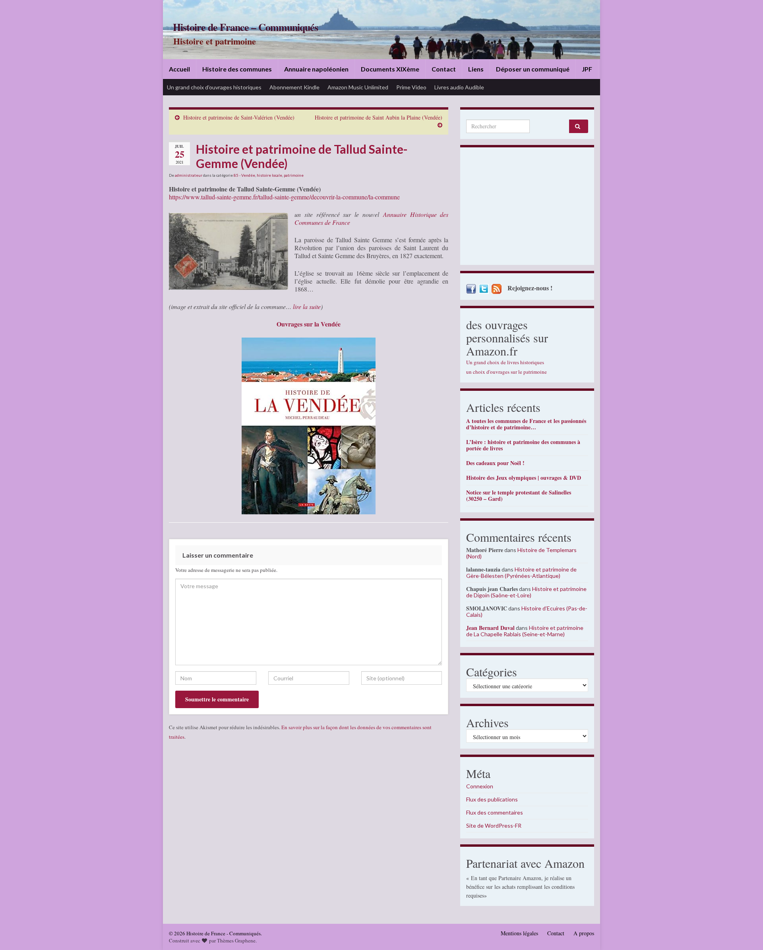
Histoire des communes (237, 69)
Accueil (179, 69)
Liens (476, 69)
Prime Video (411, 87)
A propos (583, 933)
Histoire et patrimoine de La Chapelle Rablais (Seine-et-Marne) (524, 630)
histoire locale (269, 175)
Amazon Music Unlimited (357, 87)
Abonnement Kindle (294, 87)
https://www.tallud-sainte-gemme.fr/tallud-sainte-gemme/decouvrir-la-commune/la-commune (284, 197)
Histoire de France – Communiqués (245, 27)
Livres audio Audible (459, 87)
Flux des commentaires (494, 812)
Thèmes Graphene (236, 940)
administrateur (188, 175)
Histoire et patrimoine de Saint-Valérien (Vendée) (238, 117)
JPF (587, 69)
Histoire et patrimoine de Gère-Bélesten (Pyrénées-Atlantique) (521, 572)
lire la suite (307, 306)
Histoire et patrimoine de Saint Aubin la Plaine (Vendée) (378, 117)
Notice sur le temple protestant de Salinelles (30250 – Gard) (518, 495)
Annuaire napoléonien (316, 69)
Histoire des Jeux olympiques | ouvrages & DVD (523, 477)
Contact (444, 69)
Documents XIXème (390, 69)
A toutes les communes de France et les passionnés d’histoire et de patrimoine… (526, 424)
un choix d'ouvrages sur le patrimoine (506, 371)
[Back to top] (745, 932)
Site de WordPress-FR (493, 825)
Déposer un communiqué (532, 69)
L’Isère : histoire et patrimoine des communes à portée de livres (523, 445)
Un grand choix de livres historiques (505, 362)
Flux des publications (492, 799)
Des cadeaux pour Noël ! (495, 463)
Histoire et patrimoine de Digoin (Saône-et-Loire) (526, 592)
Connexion (479, 786)
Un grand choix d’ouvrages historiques (214, 87)
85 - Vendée (244, 175)
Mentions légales (519, 933)
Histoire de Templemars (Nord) (521, 553)
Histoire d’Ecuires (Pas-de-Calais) (526, 611)
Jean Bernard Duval (490, 628)
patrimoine (294, 175)
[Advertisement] (527, 208)
